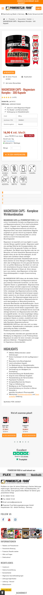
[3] (3, 97)
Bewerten (9, 72)
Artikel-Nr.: (5, 101)
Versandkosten (10, 141)
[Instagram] (15, 519)
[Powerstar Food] (19, 8)
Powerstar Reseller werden (10, 551)
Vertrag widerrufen (6, 590)
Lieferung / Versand (8, 581)
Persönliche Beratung (8, 548)
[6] (6, 97)
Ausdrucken (28, 77)
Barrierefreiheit (6, 573)
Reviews (21, 202)
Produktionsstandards (25, 394)
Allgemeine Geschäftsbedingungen (12, 576)
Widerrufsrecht (6, 584)
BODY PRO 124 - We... (5, 426)
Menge (5, 148)
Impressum (5, 567)
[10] (11, 97)
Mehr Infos (21, 192)
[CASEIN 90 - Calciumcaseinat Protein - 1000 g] (26, 420)
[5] (5, 97)
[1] (1, 97)
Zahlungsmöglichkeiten (9, 579)
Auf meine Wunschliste (13, 83)
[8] (8, 97)
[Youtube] (9, 519)
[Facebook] (3, 519)
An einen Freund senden (11, 78)
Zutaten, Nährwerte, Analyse (21, 195)
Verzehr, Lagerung (21, 199)
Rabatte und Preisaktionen (10, 546)
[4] (4, 97)
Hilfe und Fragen (7, 554)
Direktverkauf (6, 557)
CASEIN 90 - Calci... (25, 426)
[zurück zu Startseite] (4, 19)
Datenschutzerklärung (9, 570)
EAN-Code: (5, 104)
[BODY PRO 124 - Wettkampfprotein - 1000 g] (6, 420)
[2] (2, 97)
